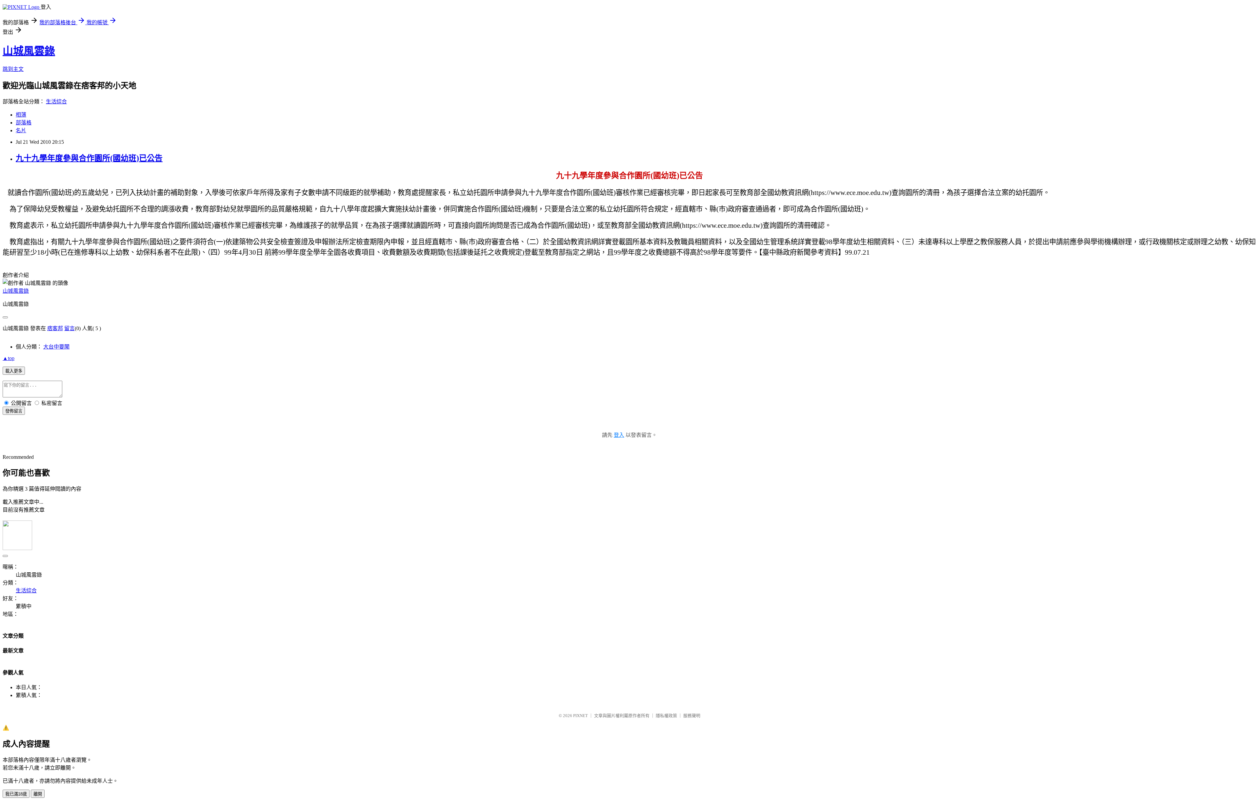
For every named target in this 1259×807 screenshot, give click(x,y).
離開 (37, 794)
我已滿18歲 (16, 794)
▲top (8, 358)
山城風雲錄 (29, 51)
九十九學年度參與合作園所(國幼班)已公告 (89, 158)
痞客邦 (55, 328)
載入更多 (13, 371)
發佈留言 (13, 411)
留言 (69, 328)
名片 (21, 130)
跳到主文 (13, 69)
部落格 (23, 122)
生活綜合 (56, 101)
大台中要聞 (56, 347)
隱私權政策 (666, 715)
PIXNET (580, 715)
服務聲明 (691, 715)
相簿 (21, 114)
